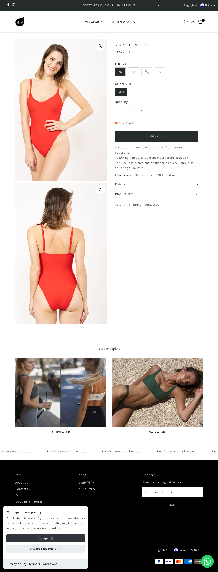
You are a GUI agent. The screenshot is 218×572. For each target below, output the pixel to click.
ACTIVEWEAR (122, 22)
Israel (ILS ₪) (188, 550)
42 (161, 72)
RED (121, 92)
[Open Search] (186, 22)
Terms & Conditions (43, 564)
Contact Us (23, 489)
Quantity (121, 102)
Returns (120, 204)
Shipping (135, 204)
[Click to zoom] (100, 46)
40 (148, 72)
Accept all (46, 538)
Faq (18, 495)
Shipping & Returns (29, 502)
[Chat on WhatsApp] (207, 561)
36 (120, 72)
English (189, 5)
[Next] (158, 5)
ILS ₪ (209, 5)
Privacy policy (16, 564)
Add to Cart (157, 136)
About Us (21, 482)
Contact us (151, 204)
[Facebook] (8, 5)
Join (172, 505)
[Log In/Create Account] (193, 22)
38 (133, 72)
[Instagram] (13, 5)
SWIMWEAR (91, 22)
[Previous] (60, 5)
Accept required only (45, 549)
